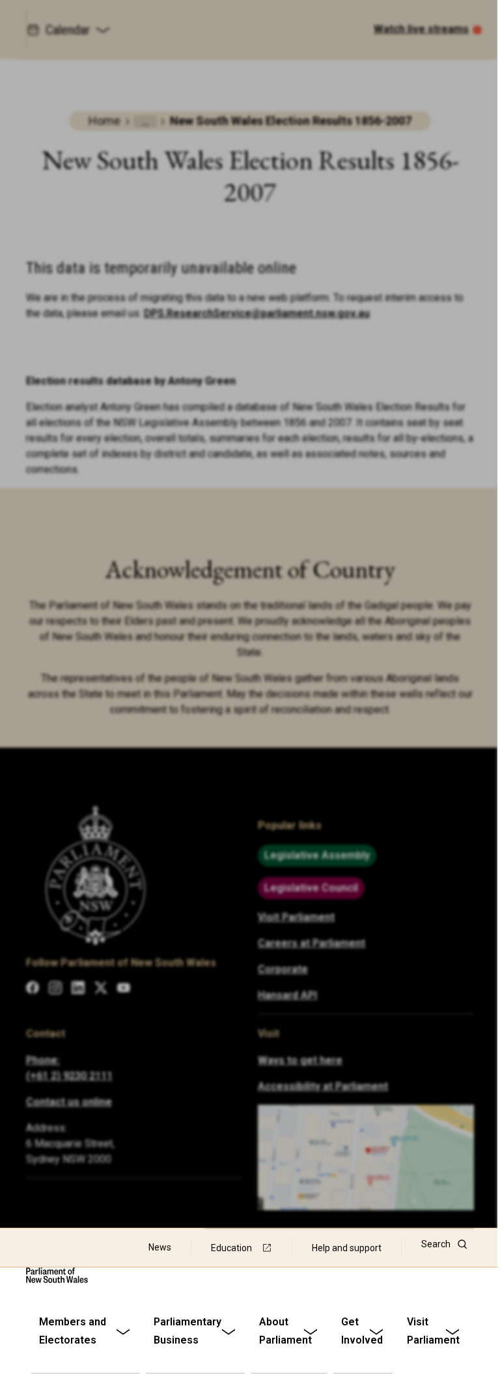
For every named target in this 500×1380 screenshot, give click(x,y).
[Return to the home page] (57, 1275)
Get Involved (362, 1331)
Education (231, 1248)
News (159, 1247)
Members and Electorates (72, 1331)
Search (436, 1244)
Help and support (347, 1248)
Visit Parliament (433, 1331)
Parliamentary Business (187, 1331)
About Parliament (285, 1331)
